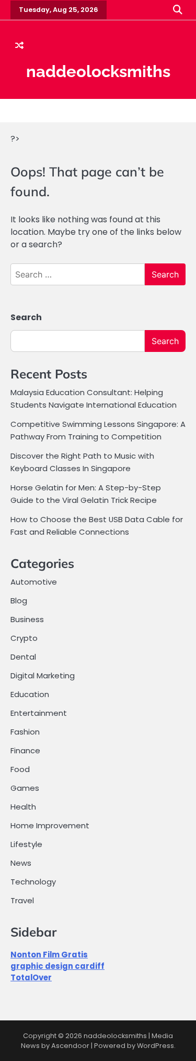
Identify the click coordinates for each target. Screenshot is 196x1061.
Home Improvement (49, 825)
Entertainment (38, 713)
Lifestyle (26, 844)
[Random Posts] (19, 46)
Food (20, 769)
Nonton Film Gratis (49, 954)
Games (24, 787)
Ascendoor (70, 1045)
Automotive (33, 581)
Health (23, 806)
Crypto (24, 638)
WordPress (155, 1045)
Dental (23, 656)
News (20, 862)
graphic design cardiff (57, 966)
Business (27, 619)
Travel (22, 900)
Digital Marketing (42, 675)
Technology (33, 881)
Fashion (25, 731)
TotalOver (31, 977)
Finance (25, 750)
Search (26, 317)
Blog (18, 600)
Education (29, 694)
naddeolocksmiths (98, 71)
